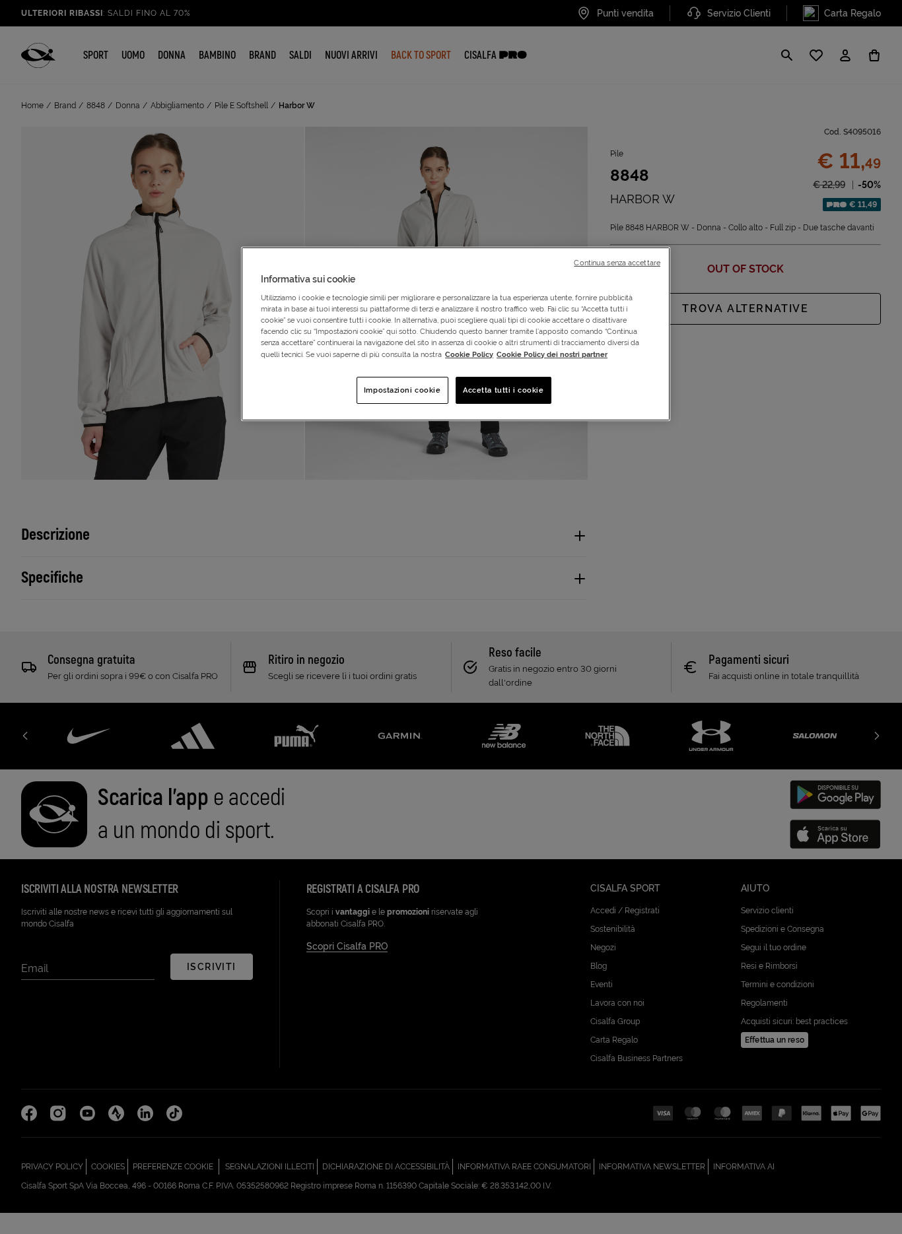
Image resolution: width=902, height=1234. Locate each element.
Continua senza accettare (617, 263)
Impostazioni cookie (402, 390)
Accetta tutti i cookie (503, 390)
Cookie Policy (469, 354)
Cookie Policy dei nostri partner (552, 354)
